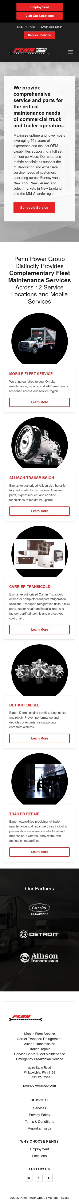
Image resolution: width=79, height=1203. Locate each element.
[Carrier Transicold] (39, 909)
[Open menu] (70, 51)
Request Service (39, 35)
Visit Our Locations (39, 15)
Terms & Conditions (39, 1121)
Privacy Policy (39, 1114)
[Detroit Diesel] (39, 934)
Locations (39, 1155)
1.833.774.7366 (26, 27)
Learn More (39, 402)
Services (39, 1108)
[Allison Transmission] (39, 957)
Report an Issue (39, 1128)
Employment (39, 7)
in (28, 1178)
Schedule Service (34, 207)
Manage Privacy (58, 1197)
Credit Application (51, 27)
